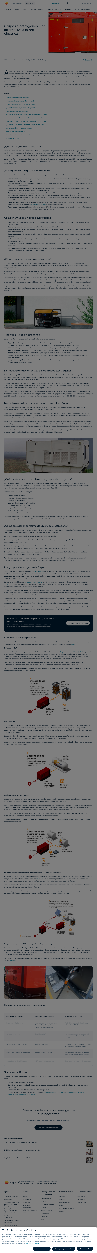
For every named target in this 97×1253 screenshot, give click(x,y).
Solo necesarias (41, 1249)
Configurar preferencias (63, 1249)
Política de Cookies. (33, 1243)
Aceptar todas (85, 1249)
